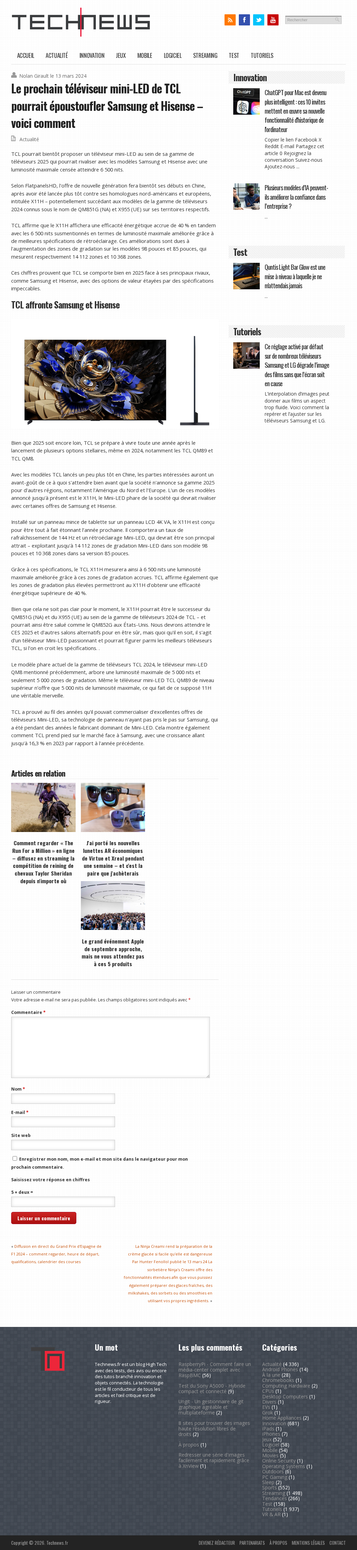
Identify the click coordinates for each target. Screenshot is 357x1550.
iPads (268, 1428)
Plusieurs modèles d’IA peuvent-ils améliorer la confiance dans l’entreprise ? (296, 197)
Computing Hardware (286, 1385)
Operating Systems (283, 1466)
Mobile (144, 55)
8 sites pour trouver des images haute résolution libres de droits (214, 1428)
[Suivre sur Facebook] (244, 20)
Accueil (25, 55)
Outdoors (273, 1471)
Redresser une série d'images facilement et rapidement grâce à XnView (213, 1460)
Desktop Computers (285, 1396)
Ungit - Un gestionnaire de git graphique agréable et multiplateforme (211, 1407)
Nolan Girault (34, 75)
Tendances (274, 1498)
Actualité (57, 55)
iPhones (271, 1433)
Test (234, 55)
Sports (269, 1487)
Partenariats (252, 1542)
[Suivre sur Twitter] (258, 20)
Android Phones (280, 1369)
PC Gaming (274, 1477)
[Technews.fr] (81, 35)
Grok (267, 1412)
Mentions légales (308, 1542)
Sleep (268, 1482)
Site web (21, 1135)
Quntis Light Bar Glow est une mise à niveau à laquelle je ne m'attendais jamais (295, 276)
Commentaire (28, 1012)
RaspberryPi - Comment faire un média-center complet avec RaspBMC (214, 1370)
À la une (271, 1375)
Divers (269, 1401)
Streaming (205, 55)
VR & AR (271, 1514)
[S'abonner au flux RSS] (230, 20)
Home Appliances (282, 1417)
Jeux (121, 55)
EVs (266, 1407)
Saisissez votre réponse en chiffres (50, 1180)
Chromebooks (278, 1380)
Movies (270, 1455)
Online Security (279, 1460)
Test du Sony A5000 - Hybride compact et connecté (211, 1388)
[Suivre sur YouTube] (273, 20)
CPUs (268, 1391)
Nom (18, 1089)
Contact (337, 1542)
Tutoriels (262, 55)
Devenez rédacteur (217, 1542)
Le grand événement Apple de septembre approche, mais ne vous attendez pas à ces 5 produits (113, 952)
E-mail (20, 1112)
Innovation (91, 55)
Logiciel (173, 55)
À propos (188, 1444)
